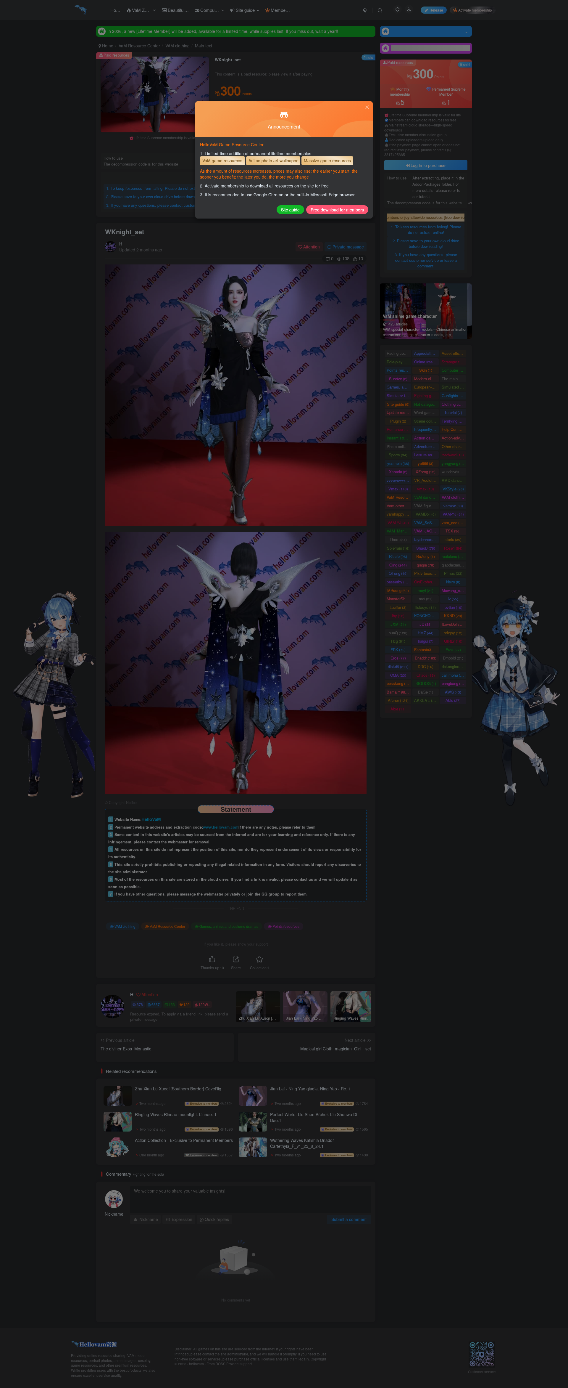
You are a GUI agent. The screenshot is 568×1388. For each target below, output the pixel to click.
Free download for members (337, 210)
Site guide (290, 210)
